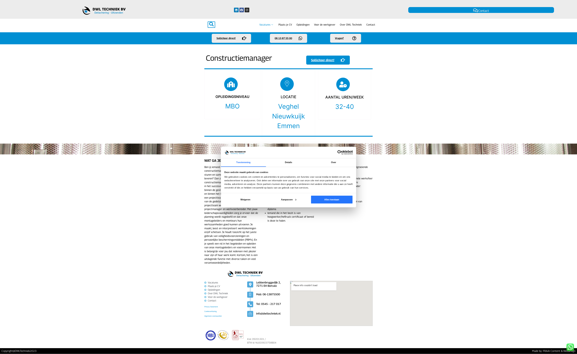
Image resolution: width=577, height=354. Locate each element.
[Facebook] (241, 10)
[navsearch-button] (211, 24)
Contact (483, 11)
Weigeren (245, 199)
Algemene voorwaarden (213, 316)
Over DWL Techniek (351, 24)
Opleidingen (303, 24)
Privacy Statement (211, 307)
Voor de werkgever (324, 24)
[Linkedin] (236, 10)
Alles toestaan (331, 199)
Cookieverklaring (210, 311)
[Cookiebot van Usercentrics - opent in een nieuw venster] (340, 152)
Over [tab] (333, 162)
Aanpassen (287, 199)
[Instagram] (247, 10)
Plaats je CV (285, 24)
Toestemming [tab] (243, 162)
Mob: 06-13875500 (268, 294)
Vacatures (264, 24)
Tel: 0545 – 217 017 (268, 303)
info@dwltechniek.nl (268, 313)
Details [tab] (288, 162)
